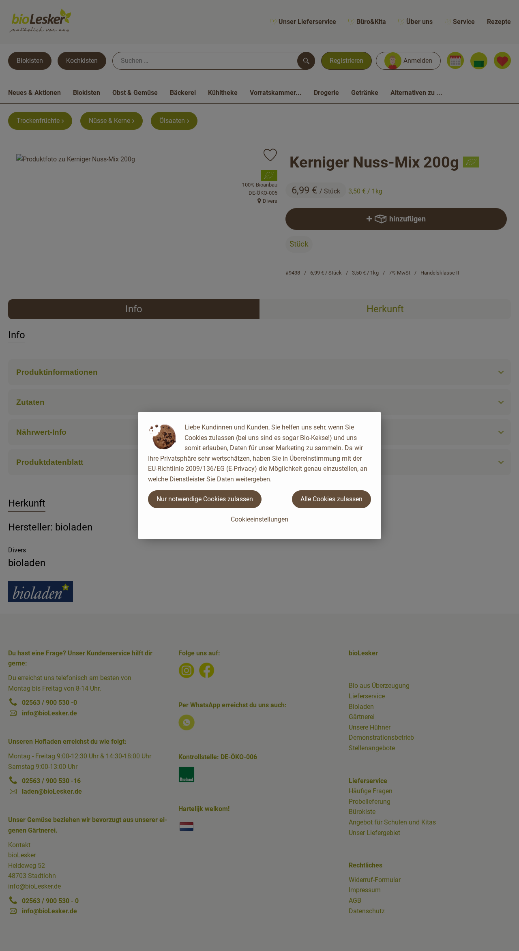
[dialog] (259, 475)
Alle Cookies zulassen (331, 499)
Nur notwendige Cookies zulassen (205, 499)
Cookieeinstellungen (259, 519)
